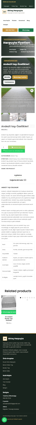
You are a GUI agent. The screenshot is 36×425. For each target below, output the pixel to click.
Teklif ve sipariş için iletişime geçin (12, 419)
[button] (31, 90)
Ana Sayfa (6, 20)
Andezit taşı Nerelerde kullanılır (10, 163)
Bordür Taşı (23, 6)
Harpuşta (6, 6)
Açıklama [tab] (18, 175)
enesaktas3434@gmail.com (11, 404)
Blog (28, 20)
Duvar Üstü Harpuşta (9, 362)
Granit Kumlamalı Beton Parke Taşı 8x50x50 (30, 126)
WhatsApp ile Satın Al (10, 312)
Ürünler (14, 20)
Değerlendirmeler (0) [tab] (18, 180)
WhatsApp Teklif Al (20, 77)
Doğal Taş (23, 49)
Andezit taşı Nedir (27, 161)
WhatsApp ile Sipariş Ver (14, 151)
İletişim (5, 24)
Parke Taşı (15, 6)
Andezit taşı (4, 161)
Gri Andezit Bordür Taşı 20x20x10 (9, 318)
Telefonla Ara (9, 82)
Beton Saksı (6, 371)
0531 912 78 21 (10, 30)
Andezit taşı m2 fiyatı (15, 161)
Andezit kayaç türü (14, 159)
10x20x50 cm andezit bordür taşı (33, 126)
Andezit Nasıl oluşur (26, 159)
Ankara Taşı (13, 52)
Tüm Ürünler (6, 382)
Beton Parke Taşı (8, 365)
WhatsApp (26, 30)
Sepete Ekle (17, 147)
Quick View (8, 304)
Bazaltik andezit (17, 165)
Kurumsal (22, 20)
